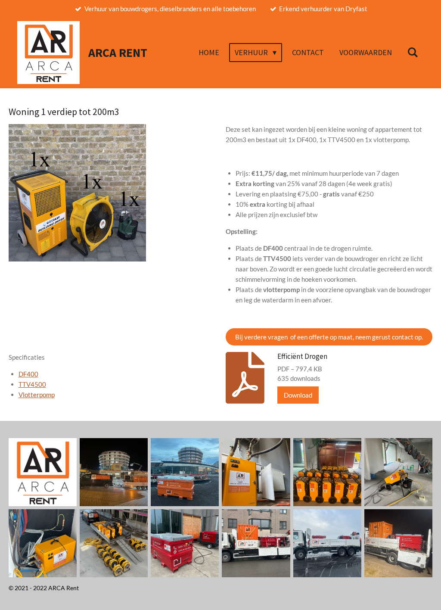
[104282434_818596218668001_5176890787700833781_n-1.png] (42, 471)
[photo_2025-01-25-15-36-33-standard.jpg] (398, 543)
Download (298, 395)
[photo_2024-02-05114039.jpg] (327, 471)
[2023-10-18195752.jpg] (113, 471)
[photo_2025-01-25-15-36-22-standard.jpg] (256, 543)
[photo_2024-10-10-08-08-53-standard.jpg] (256, 471)
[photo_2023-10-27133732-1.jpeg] (184, 471)
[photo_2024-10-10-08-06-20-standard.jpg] (113, 543)
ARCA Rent (117, 52)
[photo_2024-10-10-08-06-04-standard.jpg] (398, 471)
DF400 (28, 374)
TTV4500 (32, 384)
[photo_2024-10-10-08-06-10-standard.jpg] (42, 543)
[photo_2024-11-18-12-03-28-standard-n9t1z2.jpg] (184, 543)
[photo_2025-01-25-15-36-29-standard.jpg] (327, 543)
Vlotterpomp (37, 394)
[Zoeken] (413, 52)
